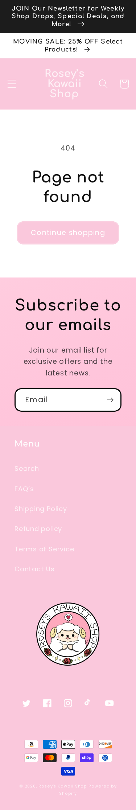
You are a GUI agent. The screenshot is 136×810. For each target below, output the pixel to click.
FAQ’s (24, 488)
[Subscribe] (110, 400)
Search (27, 468)
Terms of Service (44, 549)
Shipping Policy (41, 508)
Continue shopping (68, 233)
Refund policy (38, 528)
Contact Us (35, 568)
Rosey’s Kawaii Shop (62, 786)
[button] (11, 84)
